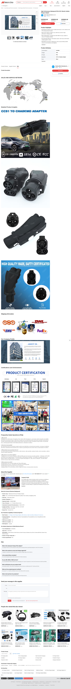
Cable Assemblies (30, 514)
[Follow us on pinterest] (67, 678)
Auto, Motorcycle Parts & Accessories (10, 8)
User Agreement (41, 685)
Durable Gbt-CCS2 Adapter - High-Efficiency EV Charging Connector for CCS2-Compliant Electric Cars (49, 644)
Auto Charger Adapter (18, 672)
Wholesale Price (42, 681)
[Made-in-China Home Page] (7, 2)
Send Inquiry (48, 23)
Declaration (47, 685)
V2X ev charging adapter (22, 655)
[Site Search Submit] (45, 2)
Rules (69, 5)
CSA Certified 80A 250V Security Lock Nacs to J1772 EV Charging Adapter (6, 644)
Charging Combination (56, 659)
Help (50, 5)
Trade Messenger (18, 678)
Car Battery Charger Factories (17, 670)
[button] (41, 2)
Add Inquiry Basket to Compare (20, 41)
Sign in (69, 2)
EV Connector (35, 8)
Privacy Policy (52, 685)
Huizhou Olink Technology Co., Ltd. (50, 14)
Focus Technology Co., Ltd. (28, 685)
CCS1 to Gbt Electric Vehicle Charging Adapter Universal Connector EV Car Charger (20, 644)
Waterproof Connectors (38, 514)
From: (6, 585)
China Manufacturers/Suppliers (26, 681)
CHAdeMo (3, 657)
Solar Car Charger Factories (29, 670)
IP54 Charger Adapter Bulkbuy (41, 672)
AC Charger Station (39, 657)
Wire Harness (24, 514)
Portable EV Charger (56, 657)
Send (9, 600)
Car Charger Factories (6, 670)
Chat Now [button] (64, 23)
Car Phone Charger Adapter (50, 670)
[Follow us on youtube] (66, 678)
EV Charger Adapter (21, 657)
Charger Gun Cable (4, 659)
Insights (59, 681)
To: (6, 588)
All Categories (5, 5)
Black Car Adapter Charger (29, 672)
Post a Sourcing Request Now (32, 600)
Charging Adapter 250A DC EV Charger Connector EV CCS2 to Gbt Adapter (7, 624)
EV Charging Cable (4, 655)
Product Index (54, 681)
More (2, 675)
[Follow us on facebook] (61, 678)
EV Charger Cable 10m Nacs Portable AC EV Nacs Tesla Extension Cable (62, 624)
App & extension (57, 5)
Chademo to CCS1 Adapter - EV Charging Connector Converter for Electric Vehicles (35, 644)
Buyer (46, 5)
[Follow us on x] (62, 678)
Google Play (10, 678)
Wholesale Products (35, 681)
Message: (5, 591)
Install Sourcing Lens (28, 678)
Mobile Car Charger (39, 670)
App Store (4, 678)
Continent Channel (48, 681)
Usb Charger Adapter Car (61, 670)
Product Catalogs (17, 653)
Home (2, 8)
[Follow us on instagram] (64, 678)
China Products (18, 681)
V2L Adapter (20, 659)
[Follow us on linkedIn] (69, 678)
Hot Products (13, 681)
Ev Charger (11, 514)
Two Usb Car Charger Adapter (7, 672)
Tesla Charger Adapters (17, 514)
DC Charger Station (56, 655)
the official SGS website (27, 473)
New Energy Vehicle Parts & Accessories (25, 8)
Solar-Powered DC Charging (40, 655)
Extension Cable (38, 659)
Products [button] (19, 2)
